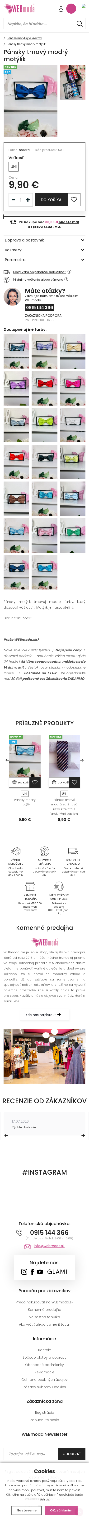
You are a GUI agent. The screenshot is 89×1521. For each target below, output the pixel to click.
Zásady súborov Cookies (44, 1387)
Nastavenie (27, 1510)
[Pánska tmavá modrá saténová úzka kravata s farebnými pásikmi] (64, 756)
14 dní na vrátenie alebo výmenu (38, 279)
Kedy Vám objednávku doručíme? (39, 272)
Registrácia (44, 1412)
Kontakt (44, 1350)
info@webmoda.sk (49, 1245)
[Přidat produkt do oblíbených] (34, 782)
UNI (13, 166)
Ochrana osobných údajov (44, 1379)
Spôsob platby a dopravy (44, 1357)
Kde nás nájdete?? (41, 1014)
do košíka (51, 200)
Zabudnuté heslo (44, 1420)
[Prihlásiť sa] (61, 9)
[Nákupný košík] (71, 9)
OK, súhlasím (61, 1510)
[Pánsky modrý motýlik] (25, 756)
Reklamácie (44, 1372)
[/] (15, 851)
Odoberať (72, 1453)
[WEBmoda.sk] (24, 1272)
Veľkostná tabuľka (44, 1317)
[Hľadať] (79, 24)
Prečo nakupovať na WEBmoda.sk (44, 1302)
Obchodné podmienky (44, 1364)
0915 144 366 (39, 308)
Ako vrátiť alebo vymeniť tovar (44, 1324)
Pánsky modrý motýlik (25, 802)
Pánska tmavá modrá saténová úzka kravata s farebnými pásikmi (64, 807)
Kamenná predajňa (44, 1309)
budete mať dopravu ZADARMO (53, 224)
